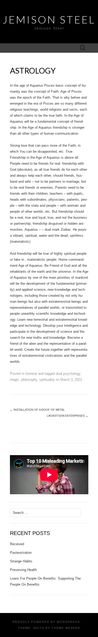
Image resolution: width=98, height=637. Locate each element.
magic (14, 380)
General (31, 374)
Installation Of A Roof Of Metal (37, 409)
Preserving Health (23, 570)
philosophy (29, 380)
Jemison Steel (49, 19)
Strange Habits (21, 561)
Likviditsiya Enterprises (67, 415)
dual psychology (68, 374)
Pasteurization (21, 553)
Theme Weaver (65, 627)
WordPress (68, 621)
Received (17, 544)
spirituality (47, 380)
